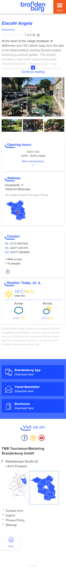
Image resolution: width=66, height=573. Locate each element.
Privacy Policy (15, 520)
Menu (60, 10)
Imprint (10, 515)
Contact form (14, 510)
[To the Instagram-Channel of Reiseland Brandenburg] (33, 437)
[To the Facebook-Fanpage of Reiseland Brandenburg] (24, 437)
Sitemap (11, 525)
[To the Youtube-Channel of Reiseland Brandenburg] (41, 437)
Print (10, 546)
